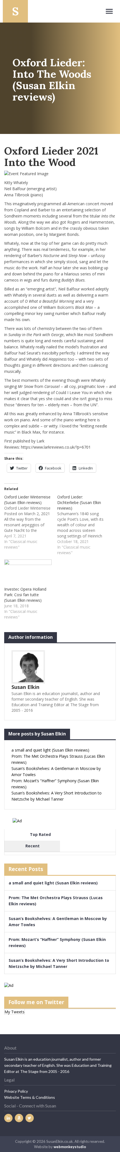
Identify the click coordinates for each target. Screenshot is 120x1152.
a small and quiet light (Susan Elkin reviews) (50, 750)
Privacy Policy (16, 1091)
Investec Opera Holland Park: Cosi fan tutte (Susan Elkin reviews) (25, 594)
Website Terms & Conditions (29, 1097)
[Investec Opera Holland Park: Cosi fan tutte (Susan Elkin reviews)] (28, 572)
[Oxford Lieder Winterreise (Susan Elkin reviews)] (30, 522)
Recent (32, 845)
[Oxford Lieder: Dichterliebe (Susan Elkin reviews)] (83, 525)
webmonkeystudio (70, 1146)
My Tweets (14, 1011)
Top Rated (40, 834)
